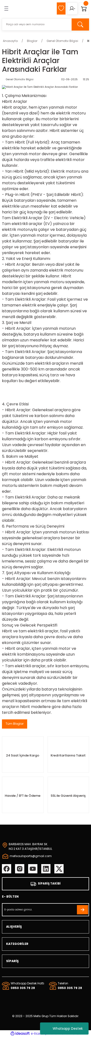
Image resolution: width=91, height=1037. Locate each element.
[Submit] (82, 909)
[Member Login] (72, 8)
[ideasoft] (20, 1033)
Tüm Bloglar (15, 724)
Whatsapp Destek (68, 1028)
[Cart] (84, 8)
